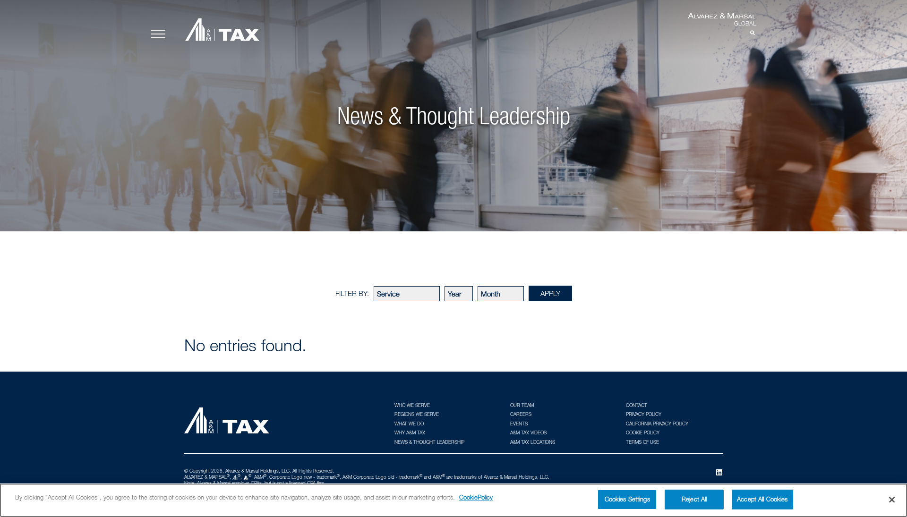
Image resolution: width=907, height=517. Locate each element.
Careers (520, 414)
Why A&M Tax (409, 432)
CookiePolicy (476, 497)
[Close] (891, 499)
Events (519, 423)
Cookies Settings (627, 499)
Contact (636, 405)
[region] (453, 500)
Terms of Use (642, 442)
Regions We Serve (416, 414)
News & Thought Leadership (429, 442)
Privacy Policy (643, 414)
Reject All (694, 499)
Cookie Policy (642, 432)
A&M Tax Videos (528, 432)
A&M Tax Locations (532, 442)
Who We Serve (412, 405)
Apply (550, 293)
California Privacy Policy (657, 423)
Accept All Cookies (762, 499)
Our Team (522, 405)
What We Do (409, 423)
